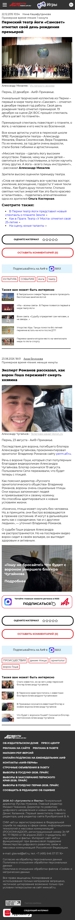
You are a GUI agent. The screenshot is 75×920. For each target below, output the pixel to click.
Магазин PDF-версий (18, 752)
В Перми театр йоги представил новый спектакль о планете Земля (36, 213)
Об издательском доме (20, 743)
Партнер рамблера (33, 903)
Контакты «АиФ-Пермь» (20, 762)
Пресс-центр (50, 743)
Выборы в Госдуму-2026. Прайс (26, 772)
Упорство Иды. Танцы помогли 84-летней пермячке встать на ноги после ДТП (39, 329)
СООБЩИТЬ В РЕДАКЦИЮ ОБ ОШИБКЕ (29, 790)
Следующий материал (36, 910)
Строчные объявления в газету (26, 767)
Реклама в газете (45, 748)
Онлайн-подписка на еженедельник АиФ (34, 757)
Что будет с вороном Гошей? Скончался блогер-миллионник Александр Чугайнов (43, 716)
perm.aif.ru (63, 453)
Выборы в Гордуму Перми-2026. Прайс (31, 785)
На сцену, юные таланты (26, 225)
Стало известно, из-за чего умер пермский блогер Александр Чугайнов (40, 683)
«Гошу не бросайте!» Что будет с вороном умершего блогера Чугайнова (35, 569)
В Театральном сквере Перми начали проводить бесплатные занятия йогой (43, 295)
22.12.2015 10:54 (11, 14)
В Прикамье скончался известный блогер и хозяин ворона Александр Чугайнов (40, 705)
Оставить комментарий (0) (37, 252)
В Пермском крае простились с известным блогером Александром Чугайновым (40, 694)
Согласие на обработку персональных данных (32, 859)
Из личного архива (42, 85)
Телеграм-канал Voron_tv (47, 433)
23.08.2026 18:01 (11, 358)
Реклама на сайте (16, 748)
